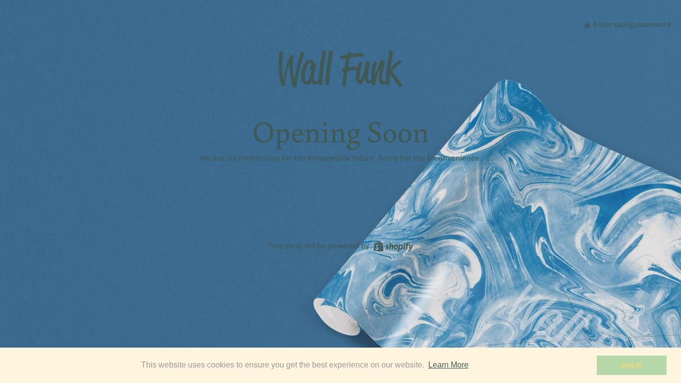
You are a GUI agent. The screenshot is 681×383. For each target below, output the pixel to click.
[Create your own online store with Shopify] (392, 245)
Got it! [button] (632, 365)
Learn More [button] (448, 365)
